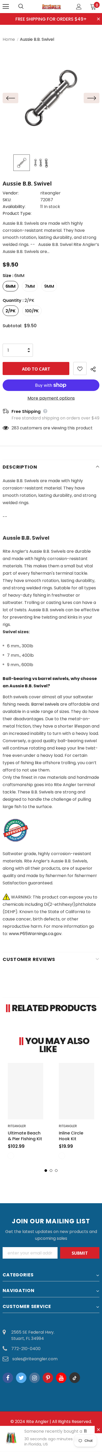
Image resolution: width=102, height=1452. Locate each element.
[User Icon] (79, 6)
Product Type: (17, 213)
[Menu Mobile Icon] (6, 6)
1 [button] (45, 1170)
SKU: (7, 200)
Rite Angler (37, 1422)
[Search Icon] (26, 6)
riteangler (50, 193)
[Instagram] (34, 1378)
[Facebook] (8, 1378)
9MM (49, 286)
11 (85, 1431)
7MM (30, 286)
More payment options (51, 398)
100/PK (32, 311)
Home (9, 39)
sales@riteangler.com (35, 1359)
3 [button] (56, 1170)
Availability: (14, 207)
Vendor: (11, 193)
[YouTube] (61, 1378)
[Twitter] (21, 1378)
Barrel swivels (45, 704)
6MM (10, 286)
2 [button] (51, 1170)
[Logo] (51, 6)
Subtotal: (12, 326)
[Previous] (10, 98)
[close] (98, 19)
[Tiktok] (74, 1378)
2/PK (10, 311)
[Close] (98, 1429)
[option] (51, 98)
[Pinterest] (48, 1378)
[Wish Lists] (80, 368)
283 (15, 428)
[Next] (91, 98)
